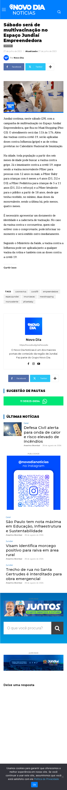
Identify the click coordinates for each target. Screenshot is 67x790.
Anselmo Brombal (32, 445)
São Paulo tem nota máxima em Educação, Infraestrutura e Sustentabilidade (33, 526)
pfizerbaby (28, 301)
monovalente (12, 301)
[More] (50, 66)
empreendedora (50, 291)
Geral (26, 423)
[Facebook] (28, 362)
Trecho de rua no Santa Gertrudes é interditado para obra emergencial (34, 574)
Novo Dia (19, 58)
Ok (34, 784)
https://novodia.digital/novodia (33, 345)
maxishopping (47, 296)
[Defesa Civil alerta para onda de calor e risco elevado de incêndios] (13, 429)
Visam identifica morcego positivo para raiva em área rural (32, 550)
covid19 (34, 291)
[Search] (57, 628)
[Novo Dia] (7, 57)
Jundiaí (9, 541)
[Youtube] (38, 362)
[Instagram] (33, 362)
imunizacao (29, 296)
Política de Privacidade (46, 779)
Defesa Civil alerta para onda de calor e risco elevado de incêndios (42, 434)
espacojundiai (12, 296)
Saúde (8, 46)
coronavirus (20, 291)
